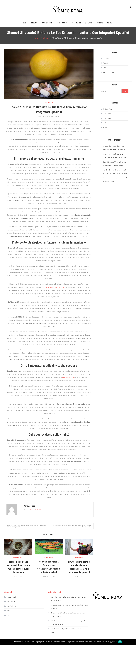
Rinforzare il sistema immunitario (53, 287)
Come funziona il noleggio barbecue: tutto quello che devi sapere (115, 179)
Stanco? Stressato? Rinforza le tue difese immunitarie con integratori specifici (115, 163)
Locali (90, 23)
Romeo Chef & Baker (109, 72)
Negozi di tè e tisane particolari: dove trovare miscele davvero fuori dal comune (115, 147)
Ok (120, 642)
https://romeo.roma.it (35, 509)
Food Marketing (77, 23)
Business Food (47, 23)
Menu (104, 68)
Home (24, 23)
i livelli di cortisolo (68, 377)
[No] (133, 642)
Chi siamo (33, 23)
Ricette (100, 23)
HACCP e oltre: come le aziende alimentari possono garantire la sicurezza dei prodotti (26, 526)
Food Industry (62, 23)
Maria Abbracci (55, 116)
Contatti (110, 23)
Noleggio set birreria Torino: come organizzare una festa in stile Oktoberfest (72, 526)
